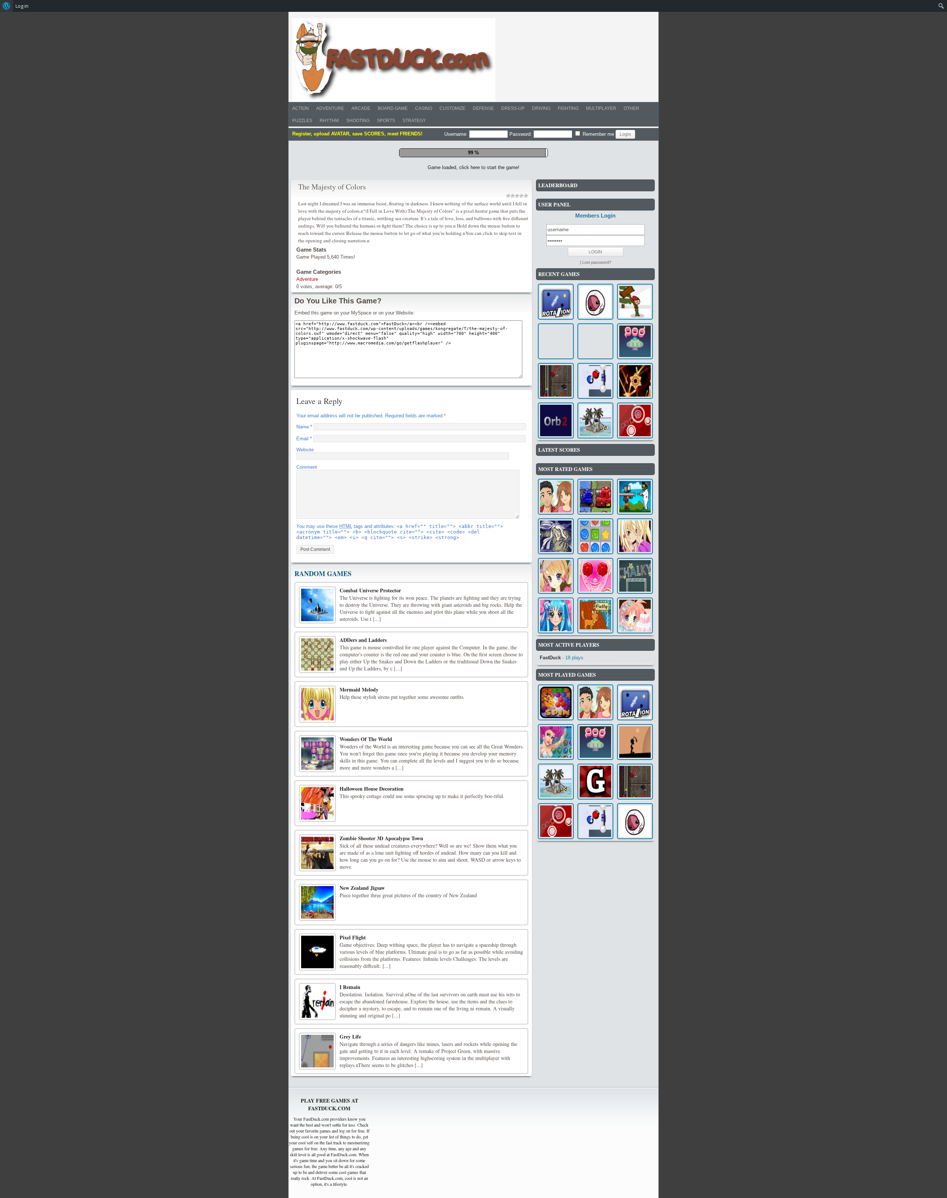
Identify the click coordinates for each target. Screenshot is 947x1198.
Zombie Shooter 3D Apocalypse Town (381, 979)
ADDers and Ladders (363, 780)
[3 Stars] (517, 336)
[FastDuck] (393, 60)
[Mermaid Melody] (317, 844)
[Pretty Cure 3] (556, 756)
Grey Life (350, 1177)
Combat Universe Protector (370, 731)
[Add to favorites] (486, 303)
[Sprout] (595, 561)
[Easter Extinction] (635, 442)
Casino (423, 108)
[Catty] (595, 756)
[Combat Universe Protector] (317, 745)
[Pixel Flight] (317, 1092)
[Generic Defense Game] (556, 521)
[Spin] (556, 843)
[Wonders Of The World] (317, 894)
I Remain (350, 1127)
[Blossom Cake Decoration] (635, 756)
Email (304, 579)
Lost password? (596, 403)
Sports (386, 120)
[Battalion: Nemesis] (595, 637)
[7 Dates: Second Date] (556, 637)
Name (304, 567)
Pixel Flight (353, 1078)
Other (631, 108)
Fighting (568, 108)
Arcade (360, 108)
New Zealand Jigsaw (362, 1028)
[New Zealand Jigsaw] (317, 1042)
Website (305, 590)
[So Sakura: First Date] (595, 716)
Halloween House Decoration (372, 929)
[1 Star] (508, 336)
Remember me (597, 134)
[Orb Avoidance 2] (556, 561)
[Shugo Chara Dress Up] (635, 677)
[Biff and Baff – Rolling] (595, 521)
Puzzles (302, 120)
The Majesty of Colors (332, 327)
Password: (521, 134)
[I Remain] (317, 1142)
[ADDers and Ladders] (317, 795)
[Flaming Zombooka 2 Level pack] (635, 637)
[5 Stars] (526, 336)
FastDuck (550, 798)
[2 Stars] (512, 336)
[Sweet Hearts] (595, 677)
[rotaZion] (556, 442)
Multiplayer (601, 108)
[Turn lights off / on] (469, 303)
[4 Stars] (521, 336)
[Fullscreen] (452, 303)
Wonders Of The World (366, 880)
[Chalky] (635, 716)
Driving (541, 108)
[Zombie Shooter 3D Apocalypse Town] (317, 993)
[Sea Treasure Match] (556, 883)
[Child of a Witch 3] (556, 677)
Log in (22, 6)
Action (300, 108)
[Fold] (635, 883)
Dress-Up (513, 108)
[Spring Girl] (556, 716)
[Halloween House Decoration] (317, 943)
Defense (483, 108)
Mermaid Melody (359, 830)
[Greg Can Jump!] (595, 922)
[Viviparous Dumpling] (595, 442)
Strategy (414, 120)
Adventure (330, 108)
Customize (452, 108)
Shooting (358, 120)
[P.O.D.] (635, 482)
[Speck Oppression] (635, 521)
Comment (306, 607)
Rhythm (329, 120)
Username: (456, 134)
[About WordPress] (6, 6)
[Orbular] (635, 561)
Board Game (393, 108)
